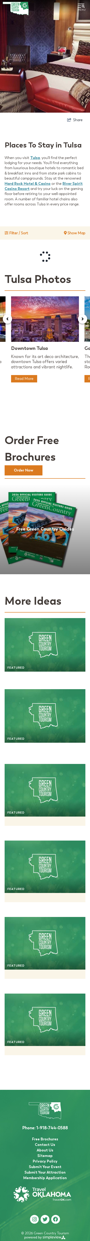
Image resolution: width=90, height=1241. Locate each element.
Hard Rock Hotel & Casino (28, 183)
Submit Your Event (45, 1166)
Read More (24, 378)
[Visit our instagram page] (34, 1219)
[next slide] (82, 319)
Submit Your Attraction (45, 1172)
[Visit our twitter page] (45, 1219)
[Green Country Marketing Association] (16, 8)
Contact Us (45, 1144)
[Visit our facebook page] (55, 1219)
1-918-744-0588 (45, 1127)
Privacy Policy (45, 1161)
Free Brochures (45, 1139)
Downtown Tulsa (29, 348)
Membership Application (45, 1177)
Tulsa (35, 157)
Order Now (23, 470)
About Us (45, 1150)
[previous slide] (7, 319)
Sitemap (45, 1155)
